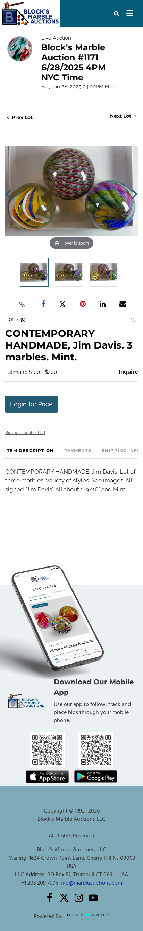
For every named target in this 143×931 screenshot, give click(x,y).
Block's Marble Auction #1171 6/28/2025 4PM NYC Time (73, 62)
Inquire (128, 371)
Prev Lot (21, 117)
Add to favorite (133, 320)
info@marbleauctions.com (90, 883)
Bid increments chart (25, 432)
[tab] (29, 453)
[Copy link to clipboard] (22, 304)
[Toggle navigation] (130, 13)
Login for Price (31, 404)
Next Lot (121, 116)
